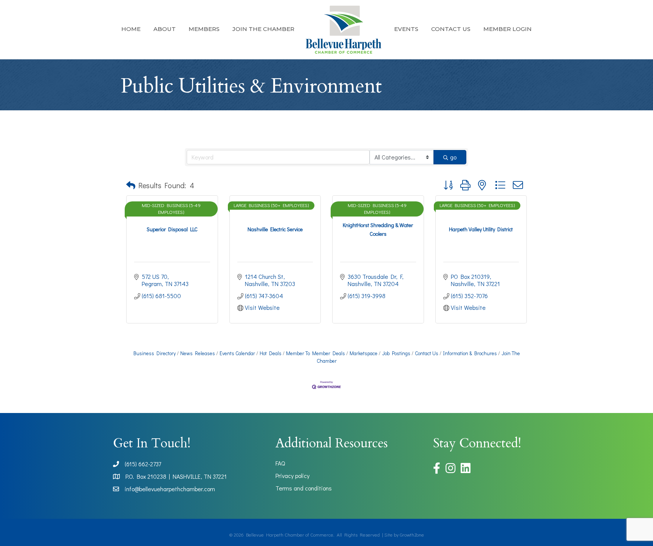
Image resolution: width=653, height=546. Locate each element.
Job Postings (396, 353)
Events (406, 28)
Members (204, 28)
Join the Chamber (263, 28)
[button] (130, 185)
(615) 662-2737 (143, 464)
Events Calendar (237, 353)
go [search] (453, 157)
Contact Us (450, 28)
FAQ (280, 463)
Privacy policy (292, 475)
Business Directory (154, 353)
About (164, 28)
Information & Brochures (470, 353)
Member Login (507, 28)
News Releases (197, 353)
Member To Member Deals (315, 353)
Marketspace (364, 353)
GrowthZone (412, 534)
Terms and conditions (303, 488)
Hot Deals (271, 353)
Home (131, 28)
